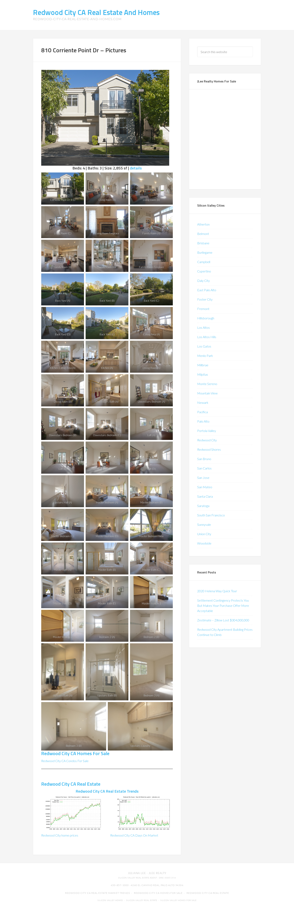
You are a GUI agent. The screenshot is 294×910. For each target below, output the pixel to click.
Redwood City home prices (59, 835)
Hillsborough (205, 318)
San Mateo (204, 487)
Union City (204, 534)
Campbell (203, 262)
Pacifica (202, 412)
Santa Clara (205, 496)
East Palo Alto (206, 290)
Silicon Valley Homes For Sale (178, 900)
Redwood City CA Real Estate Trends (107, 791)
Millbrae (202, 365)
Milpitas (202, 374)
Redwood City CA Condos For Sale (65, 761)
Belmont (203, 234)
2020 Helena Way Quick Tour (217, 591)
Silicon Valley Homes (110, 900)
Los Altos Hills (206, 337)
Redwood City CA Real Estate (70, 783)
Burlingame (204, 252)
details (136, 168)
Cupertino (204, 271)
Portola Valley (206, 431)
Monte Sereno (207, 384)
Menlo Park (205, 355)
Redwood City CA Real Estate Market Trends (97, 892)
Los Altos (203, 327)
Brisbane (203, 243)
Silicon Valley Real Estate (141, 900)
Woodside (204, 543)
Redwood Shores (209, 449)
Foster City (205, 299)
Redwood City (207, 440)
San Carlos (204, 468)
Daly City (203, 280)
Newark (202, 402)
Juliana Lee (137, 873)
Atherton (203, 224)
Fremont (203, 309)
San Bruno (204, 459)
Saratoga (203, 506)
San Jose (203, 477)
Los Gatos (204, 346)
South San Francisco (211, 515)
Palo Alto (203, 421)
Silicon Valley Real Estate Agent (137, 878)
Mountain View (207, 393)
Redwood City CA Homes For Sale (75, 753)
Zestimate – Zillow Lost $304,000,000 (223, 620)
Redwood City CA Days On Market (134, 835)
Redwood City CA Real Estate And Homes (96, 12)
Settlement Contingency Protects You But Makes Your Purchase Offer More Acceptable (223, 605)
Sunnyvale (204, 524)
